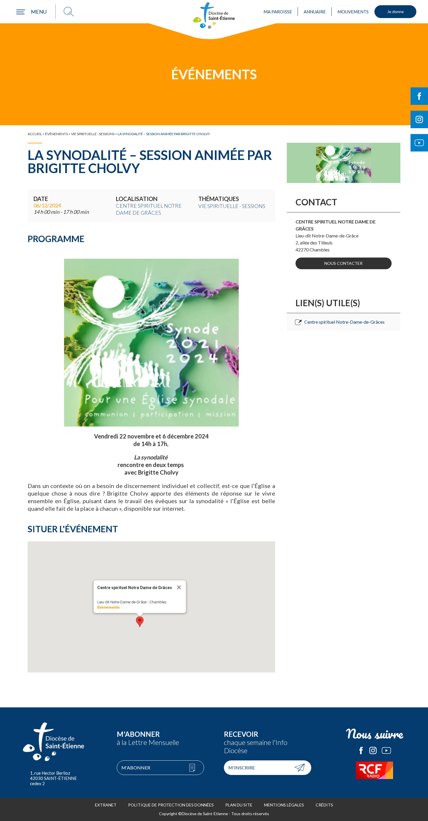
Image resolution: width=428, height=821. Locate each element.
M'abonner (135, 767)
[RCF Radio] (374, 770)
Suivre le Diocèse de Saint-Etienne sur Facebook (419, 96)
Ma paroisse (277, 11)
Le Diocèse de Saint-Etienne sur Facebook (361, 750)
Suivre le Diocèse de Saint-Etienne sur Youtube (419, 142)
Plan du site (238, 804)
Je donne (395, 11)
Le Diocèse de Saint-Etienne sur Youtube (386, 750)
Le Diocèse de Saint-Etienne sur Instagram (373, 750)
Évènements (56, 134)
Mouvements (353, 11)
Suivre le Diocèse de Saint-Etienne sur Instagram (419, 119)
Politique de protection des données (171, 804)
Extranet (105, 804)
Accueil (35, 134)
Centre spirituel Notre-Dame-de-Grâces (344, 322)
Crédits (324, 804)
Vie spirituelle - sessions (92, 134)
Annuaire (315, 11)
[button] (140, 621)
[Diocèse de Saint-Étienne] (214, 15)
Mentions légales (284, 804)
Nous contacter (343, 263)
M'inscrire (241, 767)
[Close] (179, 587)
